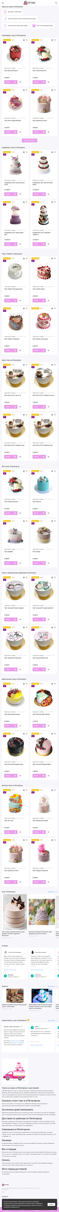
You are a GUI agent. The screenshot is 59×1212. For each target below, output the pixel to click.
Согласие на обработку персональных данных (17, 1205)
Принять (51, 1204)
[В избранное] (27, 40)
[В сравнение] (24, 40)
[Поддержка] (56, 3)
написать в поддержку (18, 1042)
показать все (51, 892)
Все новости (51, 986)
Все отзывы (51, 1020)
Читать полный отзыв (10, 969)
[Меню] (3, 3)
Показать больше (29, 140)
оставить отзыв (14, 1040)
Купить (8, 82)
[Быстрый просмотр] (20, 82)
